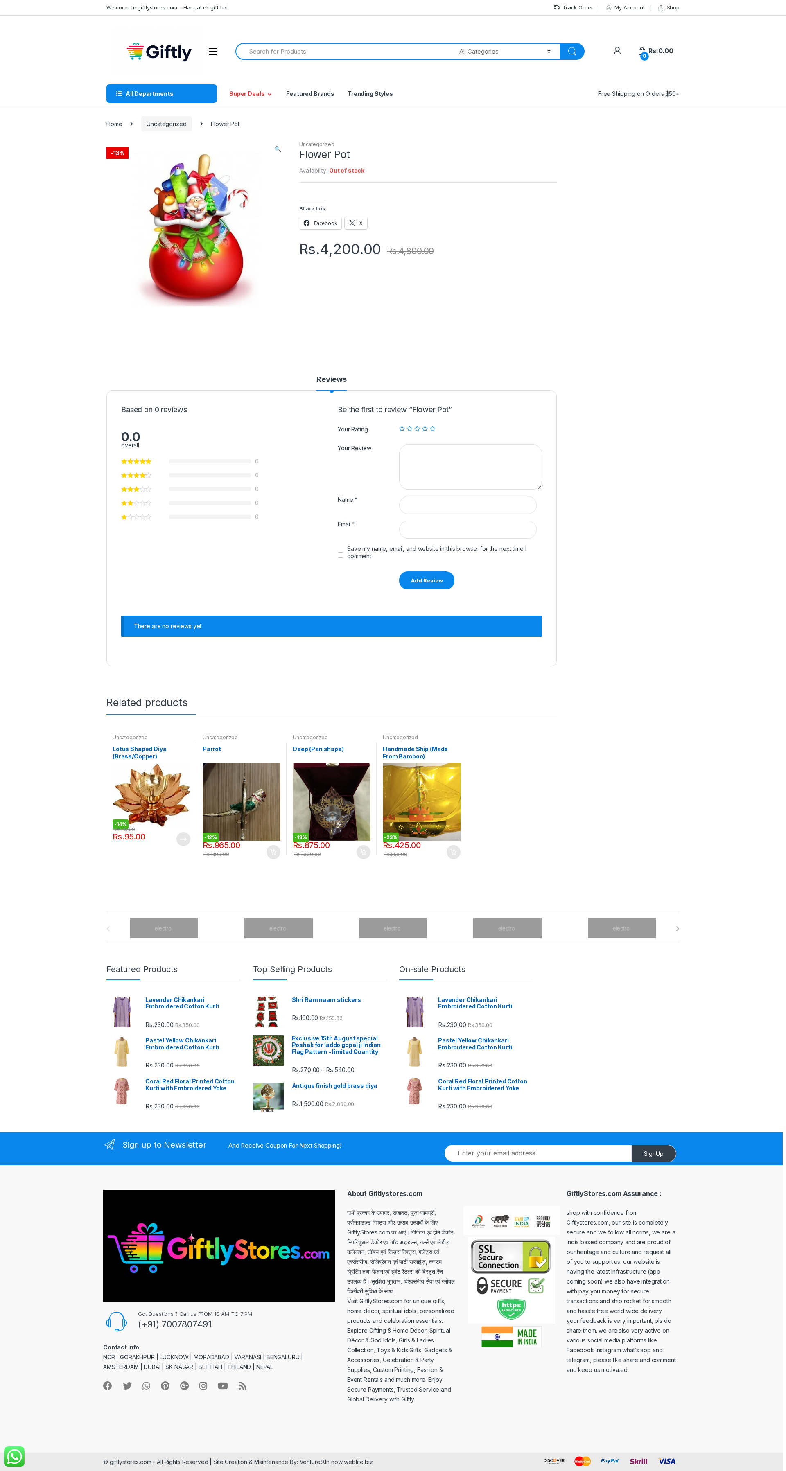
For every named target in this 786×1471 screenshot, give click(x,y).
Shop (673, 7)
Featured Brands (310, 93)
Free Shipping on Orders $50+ (639, 93)
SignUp (654, 1153)
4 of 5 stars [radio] (425, 428)
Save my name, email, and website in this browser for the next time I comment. (436, 552)
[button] (277, 150)
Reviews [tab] (331, 380)
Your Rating (353, 429)
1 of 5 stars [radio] (402, 428)
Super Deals (246, 93)
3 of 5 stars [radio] (417, 428)
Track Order (577, 7)
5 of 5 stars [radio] (433, 428)
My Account (629, 7)
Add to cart (273, 852)
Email (346, 524)
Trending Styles (370, 93)
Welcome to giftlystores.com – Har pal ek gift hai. (167, 7)
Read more (183, 839)
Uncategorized (166, 123)
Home (114, 123)
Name (347, 499)
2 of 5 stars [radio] (410, 428)
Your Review (354, 447)
